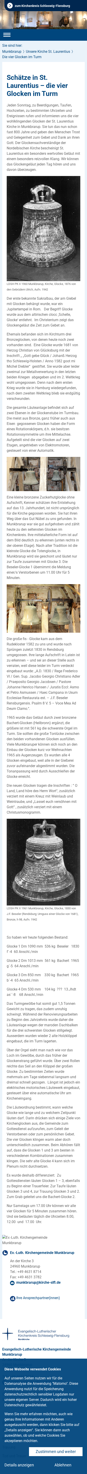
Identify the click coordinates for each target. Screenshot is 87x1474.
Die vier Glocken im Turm (21, 57)
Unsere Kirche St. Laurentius (48, 51)
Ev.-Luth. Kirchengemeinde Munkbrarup (42, 1253)
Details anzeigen (19, 1465)
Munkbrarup (11, 51)
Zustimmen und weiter (56, 1451)
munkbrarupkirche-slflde (38, 1282)
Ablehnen (62, 1465)
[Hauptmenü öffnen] (6, 34)
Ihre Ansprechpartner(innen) (38, 1298)
